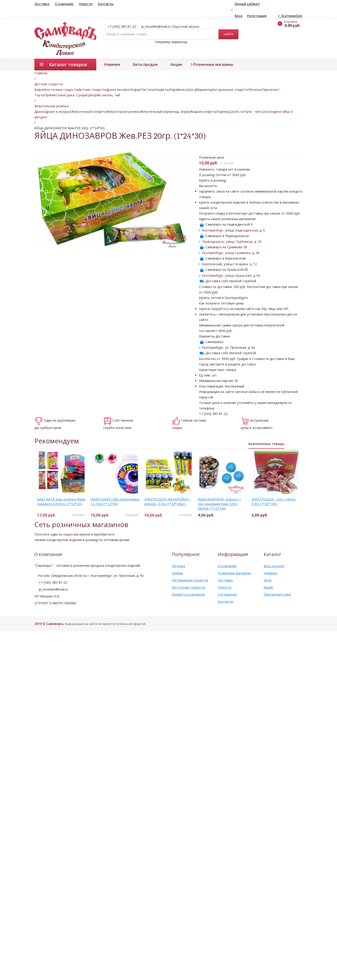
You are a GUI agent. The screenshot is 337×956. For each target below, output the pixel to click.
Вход (238, 16)
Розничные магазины (213, 64)
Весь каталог (274, 566)
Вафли (39, 89)
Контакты (105, 4)
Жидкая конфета (203, 111)
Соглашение (227, 594)
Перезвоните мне (277, 594)
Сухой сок (236, 111)
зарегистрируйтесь (214, 309)
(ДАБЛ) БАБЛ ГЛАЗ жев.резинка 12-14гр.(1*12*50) (115, 501)
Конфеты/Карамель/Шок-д (175, 89)
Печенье (255, 89)
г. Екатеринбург (290, 16)
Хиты (267, 580)
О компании (64, 4)
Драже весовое (118, 89)
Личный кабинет (247, 4)
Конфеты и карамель (188, 594)
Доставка (41, 4)
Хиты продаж (145, 64)
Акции (176, 64)
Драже (39, 111)
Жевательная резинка (124, 111)
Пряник (50, 95)
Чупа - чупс (253, 111)
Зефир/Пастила (142, 89)
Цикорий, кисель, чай (103, 95)
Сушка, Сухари (76, 95)
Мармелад (204, 89)
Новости (85, 4)
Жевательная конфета (89, 111)
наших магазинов (76, 534)
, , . (232, 230)
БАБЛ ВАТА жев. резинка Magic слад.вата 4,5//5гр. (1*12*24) (61, 501)
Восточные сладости (61, 89)
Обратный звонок (185, 26)
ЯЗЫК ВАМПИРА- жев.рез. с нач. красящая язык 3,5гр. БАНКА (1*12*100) (219, 504)
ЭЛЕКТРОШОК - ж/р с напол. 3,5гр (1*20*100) (273, 501)
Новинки (112, 64)
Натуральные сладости (231, 89)
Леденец (222, 111)
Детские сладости (92, 89)
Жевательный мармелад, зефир (165, 111)
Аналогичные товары (266, 444)
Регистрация (257, 16)
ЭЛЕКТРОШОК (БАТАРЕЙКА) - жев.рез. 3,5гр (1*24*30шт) (167, 501)
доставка (248, 364)
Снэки (60, 95)
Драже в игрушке (58, 111)
